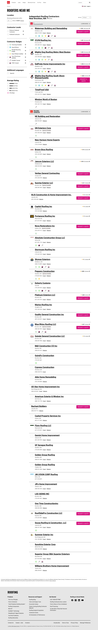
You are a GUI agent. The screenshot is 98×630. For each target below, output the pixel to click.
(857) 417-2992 (38, 420)
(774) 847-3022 (38, 275)
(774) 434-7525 (38, 254)
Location (10, 15)
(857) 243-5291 (38, 319)
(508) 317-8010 (38, 33)
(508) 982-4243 (38, 488)
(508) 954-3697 (38, 121)
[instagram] (75, 600)
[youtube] (82, 600)
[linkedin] (79, 600)
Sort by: (79, 17)
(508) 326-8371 (38, 570)
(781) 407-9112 (38, 230)
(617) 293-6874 (38, 479)
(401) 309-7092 (38, 440)
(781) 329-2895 (38, 154)
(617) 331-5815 (38, 220)
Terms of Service (52, 580)
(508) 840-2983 (38, 508)
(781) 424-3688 (38, 211)
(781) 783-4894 (38, 539)
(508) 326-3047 (34, 391)
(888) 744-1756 (38, 401)
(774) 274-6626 (38, 144)
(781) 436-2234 (38, 132)
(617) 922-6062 (38, 558)
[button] (23, 31)
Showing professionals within (14, 18)
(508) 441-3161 (38, 82)
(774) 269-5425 (38, 287)
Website (49, 33)
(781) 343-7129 (38, 104)
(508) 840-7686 (38, 340)
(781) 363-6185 (38, 177)
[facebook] (72, 600)
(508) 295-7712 (34, 410)
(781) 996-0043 (38, 56)
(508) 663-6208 (38, 549)
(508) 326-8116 (38, 372)
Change (22, 20)
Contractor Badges (14, 41)
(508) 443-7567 (38, 329)
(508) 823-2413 (38, 350)
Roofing (8, 6)
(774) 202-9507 (38, 517)
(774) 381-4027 (38, 360)
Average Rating (13, 80)
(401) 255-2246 (34, 199)
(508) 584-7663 (38, 187)
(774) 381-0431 (38, 498)
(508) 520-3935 (38, 166)
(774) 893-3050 (38, 449)
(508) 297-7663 (38, 527)
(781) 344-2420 (38, 309)
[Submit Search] (89, 2)
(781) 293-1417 (38, 68)
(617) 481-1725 (38, 242)
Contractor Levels (14, 27)
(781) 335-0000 (38, 381)
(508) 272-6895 (38, 264)
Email (44, 33)
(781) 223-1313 (38, 94)
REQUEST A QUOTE (83, 31)
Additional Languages (15, 70)
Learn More (84, 23)
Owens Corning (8, 2)
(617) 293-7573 (38, 299)
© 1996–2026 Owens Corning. (14, 626)
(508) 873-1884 (38, 459)
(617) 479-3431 (38, 430)
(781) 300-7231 (38, 44)
